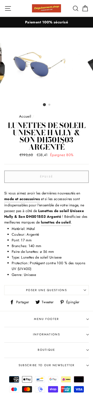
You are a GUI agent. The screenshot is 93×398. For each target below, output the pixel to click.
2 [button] (49, 105)
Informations (46, 334)
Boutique (46, 350)
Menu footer (46, 319)
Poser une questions (46, 290)
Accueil (25, 116)
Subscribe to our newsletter (46, 365)
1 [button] (44, 104)
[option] (46, 22)
